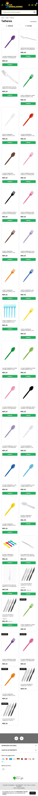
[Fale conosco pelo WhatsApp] (32, 5)
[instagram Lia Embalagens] (16, 738)
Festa (7, 17)
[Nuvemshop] (19, 788)
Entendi (32, 793)
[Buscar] (34, 12)
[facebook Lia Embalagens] (22, 738)
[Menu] (2, 5)
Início (2, 17)
